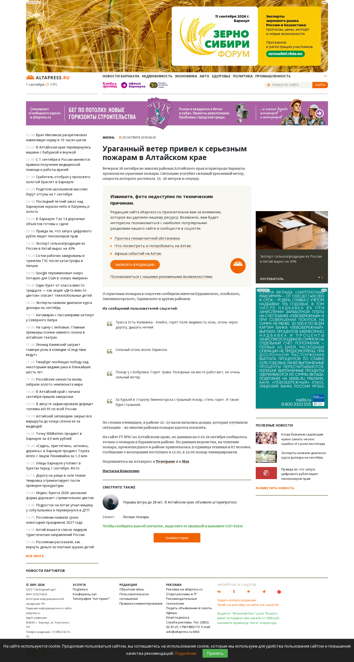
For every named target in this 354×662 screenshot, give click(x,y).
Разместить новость (275, 488)
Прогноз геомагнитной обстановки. (147, 238)
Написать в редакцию (135, 264)
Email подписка (177, 617)
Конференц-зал (85, 594)
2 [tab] (322, 277)
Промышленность (273, 76)
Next (323, 230)
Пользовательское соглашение (134, 596)
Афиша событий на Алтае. (138, 253)
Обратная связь (131, 589)
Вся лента (35, 556)
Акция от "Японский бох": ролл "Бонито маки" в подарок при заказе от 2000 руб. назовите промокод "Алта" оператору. (248, 618)
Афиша (171, 613)
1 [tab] (319, 277)
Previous (260, 230)
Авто (204, 76)
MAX (196, 631)
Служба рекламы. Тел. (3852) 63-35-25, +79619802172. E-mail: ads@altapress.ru (188, 627)
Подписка (80, 589)
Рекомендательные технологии (181, 601)
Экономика (186, 76)
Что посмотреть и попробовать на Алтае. (153, 245)
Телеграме (165, 461)
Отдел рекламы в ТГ (181, 594)
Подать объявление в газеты (189, 608)
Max (185, 461)
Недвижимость (157, 76)
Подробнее (185, 653)
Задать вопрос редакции (236, 600)
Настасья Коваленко (121, 471)
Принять (215, 653)
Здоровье (221, 76)
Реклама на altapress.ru (184, 589)
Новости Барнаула (121, 76)
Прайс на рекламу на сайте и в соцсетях (248, 604)
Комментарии (177, 537)
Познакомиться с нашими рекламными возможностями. (161, 276)
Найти (320, 85)
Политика (243, 76)
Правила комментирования (140, 603)
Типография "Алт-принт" (91, 598)
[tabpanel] (292, 249)
